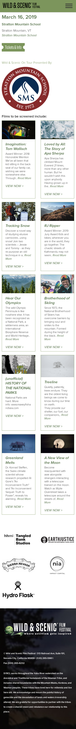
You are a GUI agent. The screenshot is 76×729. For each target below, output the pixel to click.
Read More (24, 178)
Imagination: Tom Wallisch (16, 146)
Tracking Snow (17, 226)
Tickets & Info (13, 47)
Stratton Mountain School (19, 35)
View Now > (14, 186)
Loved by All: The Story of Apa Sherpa (55, 149)
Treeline (51, 382)
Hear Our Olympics (13, 300)
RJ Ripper (52, 226)
